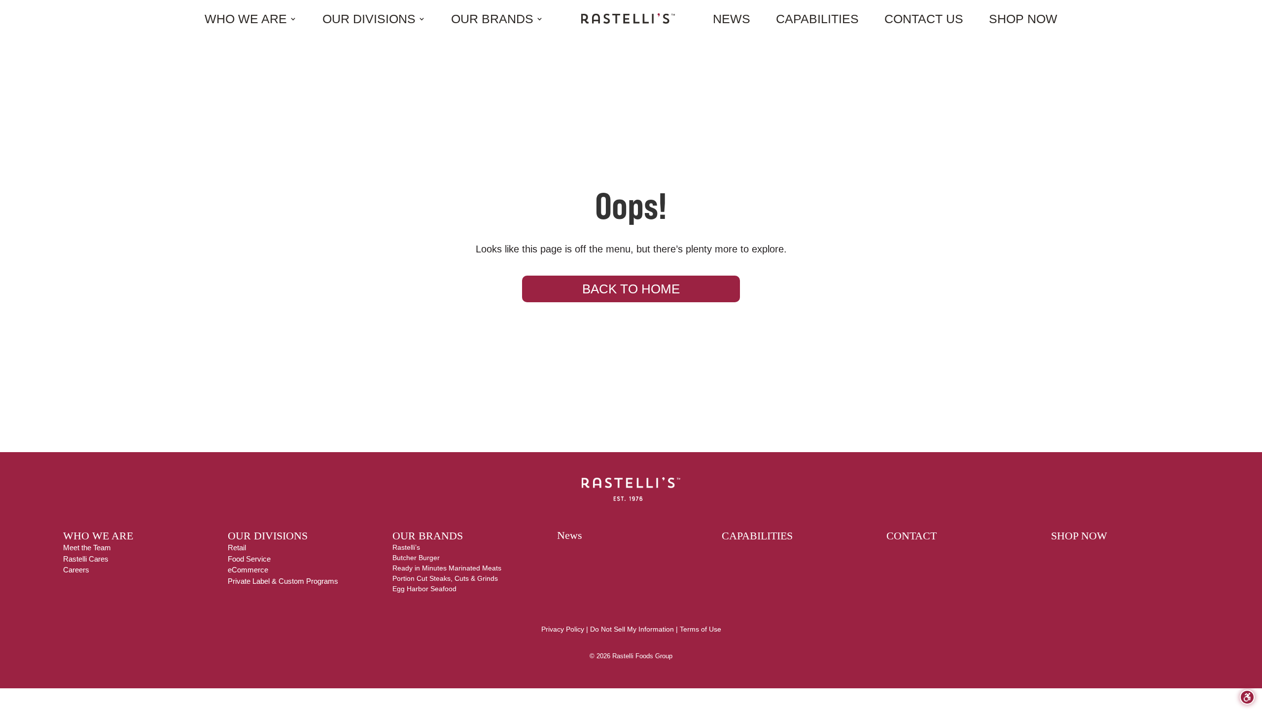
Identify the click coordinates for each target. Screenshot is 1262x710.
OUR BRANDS (427, 536)
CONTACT (911, 536)
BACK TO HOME (631, 289)
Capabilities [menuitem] (817, 19)
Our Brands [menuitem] (492, 19)
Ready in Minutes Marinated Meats (446, 568)
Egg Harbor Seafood (424, 589)
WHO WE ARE (98, 536)
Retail (237, 547)
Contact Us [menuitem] (923, 19)
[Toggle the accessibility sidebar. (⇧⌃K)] (1247, 697)
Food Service (249, 559)
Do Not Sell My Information (632, 629)
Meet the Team (87, 547)
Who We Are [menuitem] (246, 19)
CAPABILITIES (757, 536)
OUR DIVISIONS (268, 536)
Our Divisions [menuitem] (369, 19)
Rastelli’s (406, 547)
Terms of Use (700, 629)
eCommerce (248, 570)
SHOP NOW (1079, 536)
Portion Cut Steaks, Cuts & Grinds (445, 578)
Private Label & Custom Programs (283, 581)
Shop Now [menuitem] (1023, 19)
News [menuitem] (731, 19)
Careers (76, 570)
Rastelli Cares (85, 559)
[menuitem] (628, 18)
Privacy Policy (562, 629)
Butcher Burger (416, 558)
